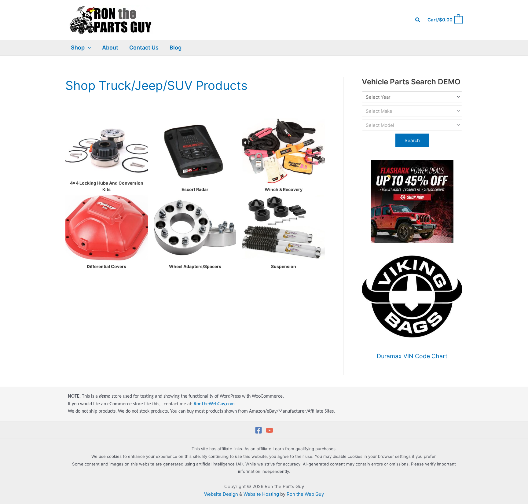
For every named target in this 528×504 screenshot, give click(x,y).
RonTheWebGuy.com (214, 404)
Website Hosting (261, 494)
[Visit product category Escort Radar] (195, 150)
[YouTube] (269, 430)
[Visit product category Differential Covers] (106, 227)
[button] (418, 20)
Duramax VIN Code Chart (412, 356)
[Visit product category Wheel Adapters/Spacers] (195, 227)
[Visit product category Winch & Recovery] (283, 150)
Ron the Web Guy (305, 494)
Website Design (221, 494)
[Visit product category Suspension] (283, 227)
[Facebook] (258, 430)
